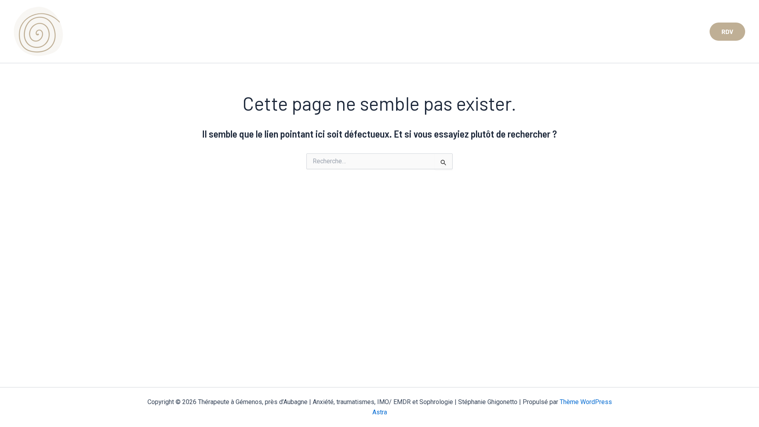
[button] (727, 32)
